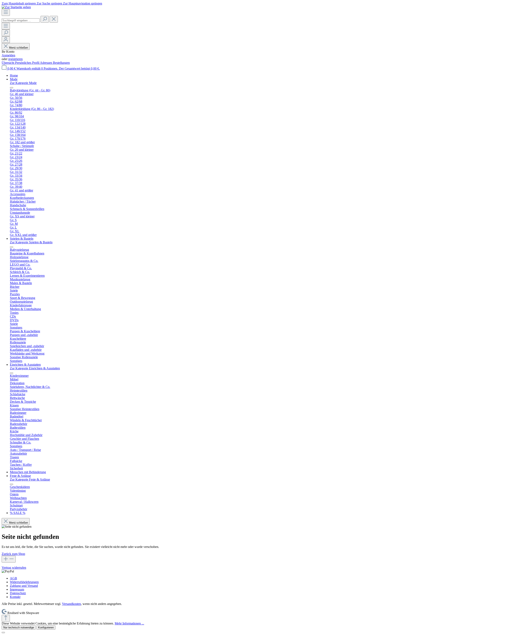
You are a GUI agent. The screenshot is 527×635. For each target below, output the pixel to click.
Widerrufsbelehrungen (24, 582)
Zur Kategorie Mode (23, 83)
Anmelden (8, 55)
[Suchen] (45, 19)
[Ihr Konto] (6, 39)
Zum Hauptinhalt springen (19, 3)
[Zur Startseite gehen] (16, 7)
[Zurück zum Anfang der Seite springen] (6, 618)
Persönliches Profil (27, 62)
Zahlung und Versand (24, 585)
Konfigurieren (46, 627)
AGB (13, 578)
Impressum (17, 589)
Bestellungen (61, 62)
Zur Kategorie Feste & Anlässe (30, 479)
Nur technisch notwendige (18, 627)
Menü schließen (18, 47)
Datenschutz (18, 593)
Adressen (46, 62)
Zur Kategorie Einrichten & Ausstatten (35, 368)
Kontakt (15, 597)
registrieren (15, 59)
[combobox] (21, 20)
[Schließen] (3, 632)
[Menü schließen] (11, 87)
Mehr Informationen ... (129, 623)
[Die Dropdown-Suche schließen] (54, 19)
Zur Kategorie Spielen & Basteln (31, 242)
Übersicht (8, 62)
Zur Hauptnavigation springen (82, 3)
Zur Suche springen (50, 3)
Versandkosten (71, 604)
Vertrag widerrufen (14, 567)
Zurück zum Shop (13, 554)
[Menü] (6, 12)
